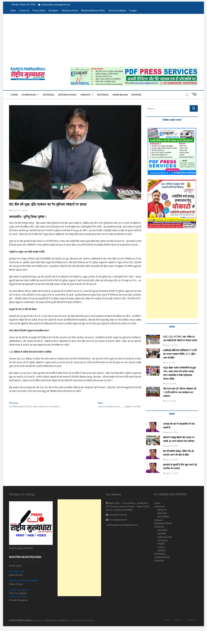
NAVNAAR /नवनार (18, 596)
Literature (163, 540)
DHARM (162, 533)
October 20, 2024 (19, 210)
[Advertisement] (103, 38)
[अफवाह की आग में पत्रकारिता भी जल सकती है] (153, 427)
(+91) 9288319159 (117, 519)
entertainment (165, 536)
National (48, 94)
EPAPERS (136, 94)
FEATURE (162, 530)
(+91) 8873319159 (117, 514)
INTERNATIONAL (67, 94)
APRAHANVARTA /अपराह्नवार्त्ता (23, 580)
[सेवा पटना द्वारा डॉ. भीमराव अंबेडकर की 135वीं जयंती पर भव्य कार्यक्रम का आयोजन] (153, 392)
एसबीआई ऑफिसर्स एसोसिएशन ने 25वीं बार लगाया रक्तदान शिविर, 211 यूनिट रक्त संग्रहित (179, 353)
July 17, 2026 (170, 362)
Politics (161, 547)
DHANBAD (163, 516)
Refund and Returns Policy (93, 10)
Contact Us (24, 10)
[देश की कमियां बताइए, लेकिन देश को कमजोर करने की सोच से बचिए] (153, 454)
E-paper (133, 10)
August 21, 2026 (171, 473)
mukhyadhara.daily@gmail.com (55, 4)
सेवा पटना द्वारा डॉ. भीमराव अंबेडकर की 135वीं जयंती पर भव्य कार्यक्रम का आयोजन (179, 392)
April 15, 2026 (170, 401)
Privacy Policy (39, 10)
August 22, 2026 (171, 446)
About (13, 10)
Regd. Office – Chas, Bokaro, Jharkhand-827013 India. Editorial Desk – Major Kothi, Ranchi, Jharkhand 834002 (127, 506)
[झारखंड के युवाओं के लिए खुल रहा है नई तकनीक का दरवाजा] (153, 468)
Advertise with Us (69, 10)
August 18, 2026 (171, 345)
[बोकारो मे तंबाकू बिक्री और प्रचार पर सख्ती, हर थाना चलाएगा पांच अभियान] (153, 440)
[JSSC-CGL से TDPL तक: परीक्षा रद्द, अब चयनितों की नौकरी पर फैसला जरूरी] (153, 340)
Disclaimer (53, 10)
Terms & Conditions (117, 10)
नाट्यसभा (161, 550)
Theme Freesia (50, 620)
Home (14, 94)
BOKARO (162, 513)
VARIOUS (85, 94)
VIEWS (161, 543)
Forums (178, 620)
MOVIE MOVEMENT (19, 589)
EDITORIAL (103, 94)
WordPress (63, 620)
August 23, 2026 (171, 432)
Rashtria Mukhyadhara (20, 620)
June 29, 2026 (170, 384)
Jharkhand (29, 94)
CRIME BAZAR (120, 94)
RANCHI (162, 509)
